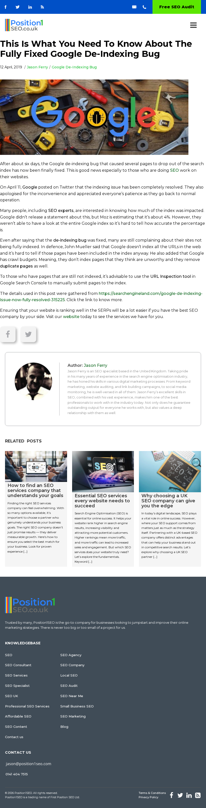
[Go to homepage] (24, 25)
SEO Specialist (17, 686)
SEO (174, 170)
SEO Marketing (73, 716)
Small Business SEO (77, 706)
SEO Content (16, 727)
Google (29, 187)
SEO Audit (69, 686)
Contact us (14, 737)
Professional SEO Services (27, 706)
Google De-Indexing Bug (74, 67)
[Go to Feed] (42, 7)
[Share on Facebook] (10, 334)
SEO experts (61, 210)
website (71, 316)
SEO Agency (70, 655)
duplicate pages (16, 266)
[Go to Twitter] (18, 7)
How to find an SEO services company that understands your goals (35, 490)
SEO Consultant (18, 665)
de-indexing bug (69, 240)
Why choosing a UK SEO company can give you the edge (168, 501)
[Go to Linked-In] (30, 7)
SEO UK (11, 696)
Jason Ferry (37, 67)
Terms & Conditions (152, 793)
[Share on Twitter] (28, 334)
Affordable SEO (18, 716)
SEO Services (16, 675)
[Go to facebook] (5, 7)
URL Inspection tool (170, 276)
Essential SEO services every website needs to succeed (102, 501)
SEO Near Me (71, 696)
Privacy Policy (148, 797)
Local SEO (69, 675)
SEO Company (72, 665)
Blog (64, 727)
